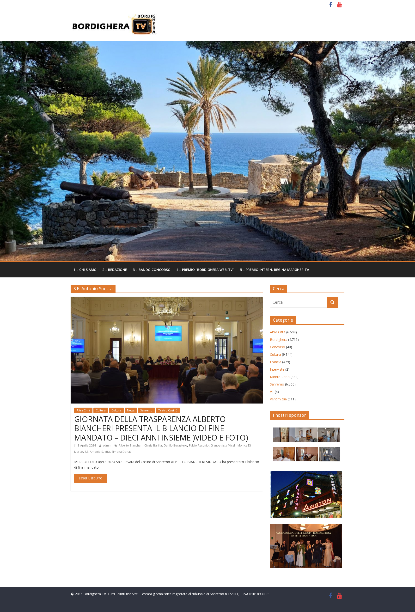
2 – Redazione (114, 269)
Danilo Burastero (175, 445)
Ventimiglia (278, 399)
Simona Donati (122, 452)
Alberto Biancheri (130, 445)
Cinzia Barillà (153, 445)
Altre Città (83, 410)
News (130, 410)
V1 (272, 391)
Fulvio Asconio (199, 445)
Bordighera (278, 339)
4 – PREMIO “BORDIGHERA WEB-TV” (205, 269)
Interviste (277, 369)
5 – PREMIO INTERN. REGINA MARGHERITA (274, 269)
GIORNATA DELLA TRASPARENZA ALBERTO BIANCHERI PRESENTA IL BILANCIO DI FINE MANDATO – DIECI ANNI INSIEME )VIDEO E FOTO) (161, 428)
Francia (275, 362)
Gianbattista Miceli (223, 445)
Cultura (101, 410)
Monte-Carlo (280, 376)
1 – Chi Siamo (85, 269)
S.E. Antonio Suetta (97, 452)
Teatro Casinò (167, 410)
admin (107, 445)
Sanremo (146, 410)
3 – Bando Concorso (152, 269)
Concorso (277, 347)
